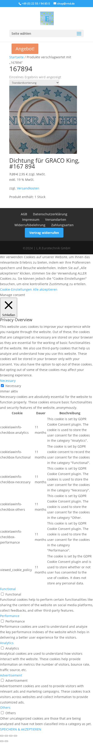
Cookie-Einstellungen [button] (16, 289)
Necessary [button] (8, 380)
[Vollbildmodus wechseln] (6, 735)
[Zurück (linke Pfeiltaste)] (2, 741)
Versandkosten (28, 188)
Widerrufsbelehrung (29, 225)
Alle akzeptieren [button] (45, 289)
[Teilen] (11, 735)
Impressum (30, 219)
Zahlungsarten (62, 225)
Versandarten (55, 219)
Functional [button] (8, 589)
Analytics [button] (7, 643)
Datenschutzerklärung (50, 214)
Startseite (16, 57)
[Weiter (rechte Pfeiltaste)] (6, 741)
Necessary (13, 386)
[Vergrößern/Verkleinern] (2, 735)
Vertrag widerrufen (44, 233)
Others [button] (5, 707)
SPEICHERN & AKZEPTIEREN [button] (20, 729)
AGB (24, 214)
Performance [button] (9, 616)
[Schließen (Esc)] (15, 735)
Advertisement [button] (11, 675)
